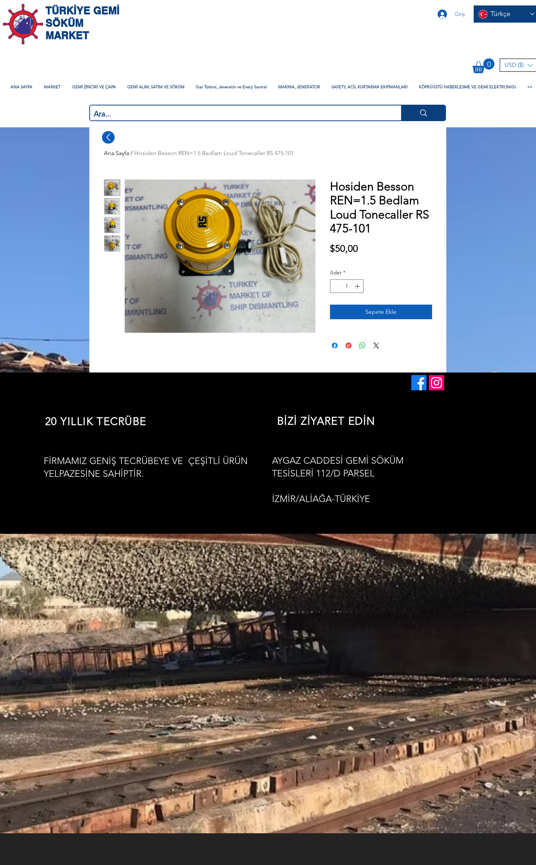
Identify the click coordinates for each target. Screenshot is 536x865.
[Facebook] (419, 382)
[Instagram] (436, 382)
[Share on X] (376, 345)
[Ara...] (423, 112)
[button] (483, 65)
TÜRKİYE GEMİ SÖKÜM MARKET (83, 22)
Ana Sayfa (116, 153)
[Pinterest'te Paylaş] (348, 345)
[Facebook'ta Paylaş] (334, 345)
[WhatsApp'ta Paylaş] (362, 345)
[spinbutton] (346, 286)
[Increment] (357, 286)
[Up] (108, 137)
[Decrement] (335, 286)
